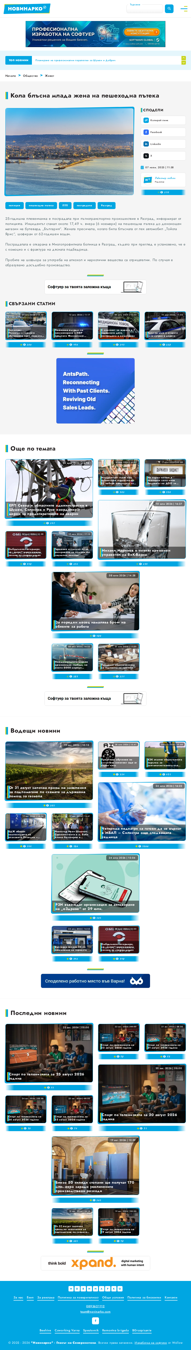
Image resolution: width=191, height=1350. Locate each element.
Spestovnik (91, 1330)
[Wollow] (95, 34)
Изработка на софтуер (151, 1342)
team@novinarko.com (95, 1311)
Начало (10, 75)
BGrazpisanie (142, 1330)
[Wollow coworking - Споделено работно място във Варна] (95, 981)
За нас (18, 1297)
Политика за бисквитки (144, 1297)
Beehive (45, 1330)
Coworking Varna (67, 1330)
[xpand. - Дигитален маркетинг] (95, 1263)
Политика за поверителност (78, 1297)
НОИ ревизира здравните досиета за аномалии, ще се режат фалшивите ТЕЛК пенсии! (91, 60)
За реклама (46, 1297)
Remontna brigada (115, 1330)
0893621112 (95, 1306)
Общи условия (113, 1297)
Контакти (171, 1297)
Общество (30, 75)
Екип (30, 1297)
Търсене (135, 4)
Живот (49, 75)
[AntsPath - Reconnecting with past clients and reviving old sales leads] (95, 390)
